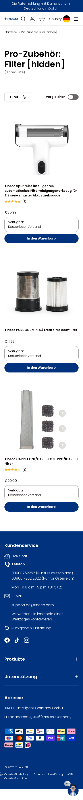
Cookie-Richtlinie (15, 778)
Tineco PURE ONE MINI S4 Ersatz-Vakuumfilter (40, 330)
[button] (42, 19)
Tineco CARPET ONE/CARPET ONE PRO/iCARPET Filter (41, 461)
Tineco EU (21, 767)
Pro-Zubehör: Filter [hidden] (39, 32)
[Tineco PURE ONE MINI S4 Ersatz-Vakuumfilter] (41, 290)
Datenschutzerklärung (48, 774)
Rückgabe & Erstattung (31, 628)
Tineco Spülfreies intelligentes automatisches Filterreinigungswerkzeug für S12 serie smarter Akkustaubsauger (40, 191)
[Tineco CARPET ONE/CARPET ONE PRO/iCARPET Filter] (41, 419)
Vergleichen (55, 97)
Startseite (10, 32)
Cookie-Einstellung (16, 774)
